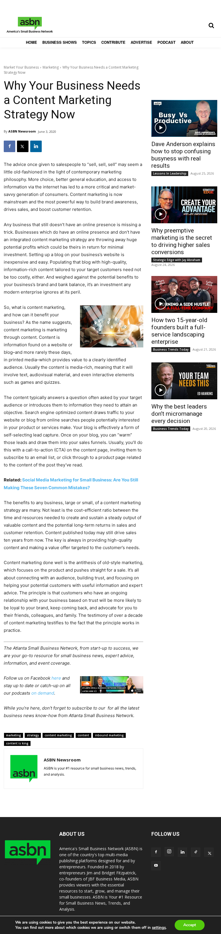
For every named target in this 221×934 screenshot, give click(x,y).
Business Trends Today (170, 349)
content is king (17, 743)
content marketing (58, 735)
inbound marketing (109, 735)
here (56, 678)
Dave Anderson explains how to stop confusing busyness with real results (183, 155)
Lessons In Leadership (169, 173)
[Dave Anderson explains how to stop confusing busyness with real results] (184, 118)
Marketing (51, 67)
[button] (211, 25)
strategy (33, 735)
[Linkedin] (36, 146)
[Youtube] (156, 865)
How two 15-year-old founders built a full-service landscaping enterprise (179, 331)
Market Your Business (21, 67)
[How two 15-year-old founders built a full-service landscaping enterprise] (184, 294)
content (83, 735)
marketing (13, 735)
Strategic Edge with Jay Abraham (176, 260)
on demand (42, 693)
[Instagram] (169, 851)
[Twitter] (22, 146)
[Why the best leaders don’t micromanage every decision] (184, 380)
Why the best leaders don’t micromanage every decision (179, 413)
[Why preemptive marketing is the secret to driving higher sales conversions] (184, 204)
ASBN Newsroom (22, 131)
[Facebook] (9, 146)
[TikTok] (195, 852)
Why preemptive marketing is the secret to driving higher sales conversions (181, 241)
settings (159, 927)
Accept (189, 925)
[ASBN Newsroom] (24, 768)
